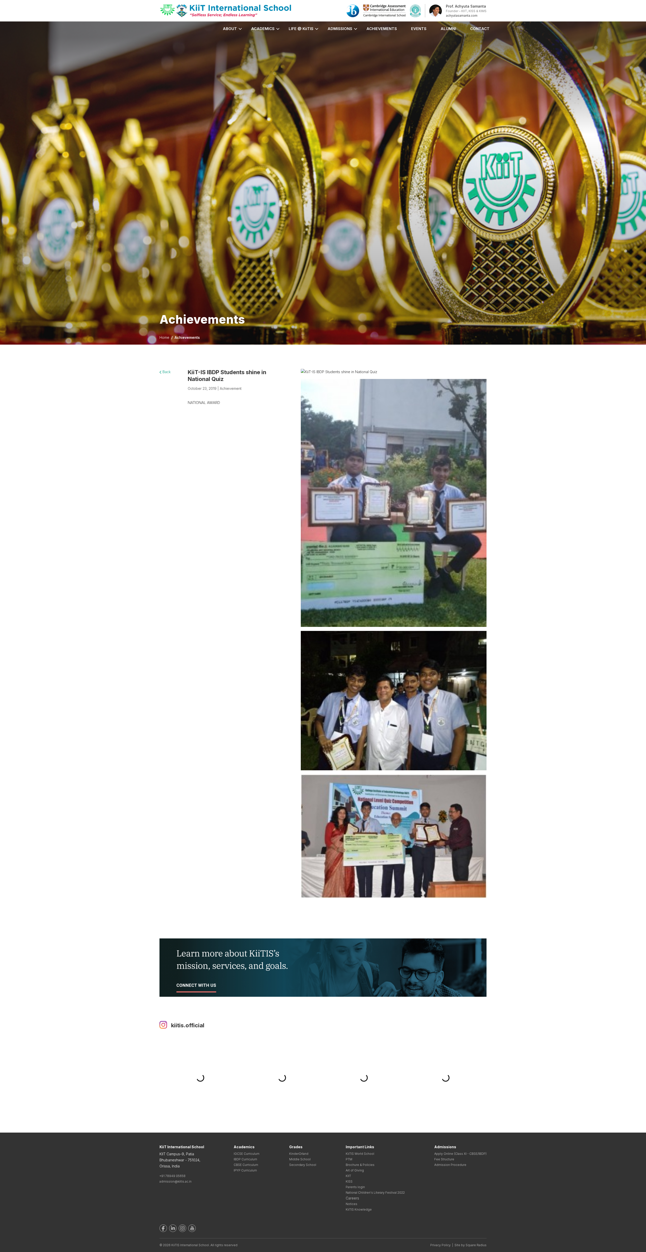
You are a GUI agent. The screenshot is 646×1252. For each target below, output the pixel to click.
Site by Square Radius (470, 1245)
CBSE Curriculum (246, 1165)
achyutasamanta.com (461, 15)
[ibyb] (352, 10)
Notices (351, 1204)
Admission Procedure (450, 1165)
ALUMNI (448, 28)
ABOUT (230, 28)
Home (164, 337)
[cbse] (415, 10)
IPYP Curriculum (245, 1170)
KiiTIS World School (360, 1154)
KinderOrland (298, 1154)
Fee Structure (444, 1159)
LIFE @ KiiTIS (301, 28)
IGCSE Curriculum (246, 1154)
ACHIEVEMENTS (381, 28)
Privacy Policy (440, 1245)
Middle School (300, 1159)
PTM (349, 1159)
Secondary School (302, 1165)
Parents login (355, 1187)
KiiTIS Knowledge (359, 1209)
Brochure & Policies (360, 1165)
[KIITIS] (225, 10)
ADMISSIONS (340, 28)
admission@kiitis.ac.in (175, 1181)
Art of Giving (355, 1170)
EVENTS (418, 28)
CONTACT (480, 28)
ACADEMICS (263, 28)
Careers (352, 1198)
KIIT (348, 1176)
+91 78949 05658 (172, 1176)
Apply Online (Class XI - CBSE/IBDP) (460, 1154)
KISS (349, 1181)
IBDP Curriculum (245, 1159)
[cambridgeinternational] (384, 10)
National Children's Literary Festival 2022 (375, 1192)
